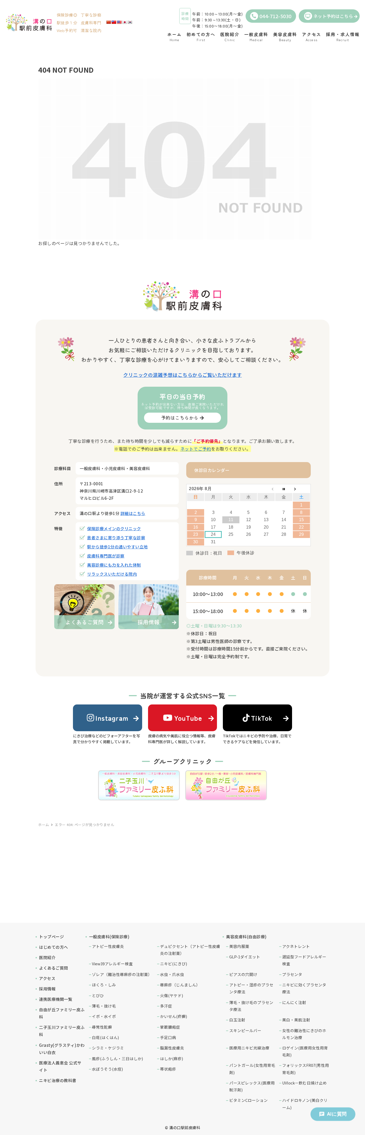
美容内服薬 (239, 946)
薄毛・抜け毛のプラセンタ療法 (251, 1006)
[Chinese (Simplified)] (108, 22)
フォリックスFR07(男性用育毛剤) (305, 1068)
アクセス (47, 978)
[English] (119, 22)
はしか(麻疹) (171, 1058)
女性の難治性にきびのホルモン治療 (304, 1034)
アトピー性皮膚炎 (108, 946)
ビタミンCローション (248, 1100)
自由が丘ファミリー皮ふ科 (62, 1013)
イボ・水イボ (104, 1016)
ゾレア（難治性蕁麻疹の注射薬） (122, 974)
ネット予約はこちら (333, 16)
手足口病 (168, 1037)
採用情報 (47, 988)
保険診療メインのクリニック (114, 528)
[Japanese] (124, 22)
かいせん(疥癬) (173, 1016)
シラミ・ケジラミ (108, 1048)
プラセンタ (292, 974)
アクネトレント (296, 946)
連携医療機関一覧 (55, 999)
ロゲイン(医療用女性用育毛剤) (305, 1051)
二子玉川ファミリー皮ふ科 (62, 1030)
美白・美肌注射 (296, 1019)
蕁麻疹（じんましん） (180, 984)
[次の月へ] (301, 489)
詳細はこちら (133, 513)
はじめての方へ (53, 947)
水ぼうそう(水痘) (107, 1069)
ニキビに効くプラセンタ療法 (304, 988)
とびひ (98, 995)
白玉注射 (237, 1019)
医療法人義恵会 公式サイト (60, 1066)
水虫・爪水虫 (172, 974)
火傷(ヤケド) (171, 995)
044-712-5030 (275, 16)
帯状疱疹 (168, 1069)
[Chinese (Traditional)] (113, 22)
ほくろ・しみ (104, 984)
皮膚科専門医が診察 (106, 556)
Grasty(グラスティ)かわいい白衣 (62, 1048)
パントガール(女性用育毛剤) (252, 1068)
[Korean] (129, 22)
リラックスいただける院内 (112, 574)
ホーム (43, 824)
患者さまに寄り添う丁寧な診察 (116, 537)
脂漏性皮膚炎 (172, 1048)
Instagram (112, 718)
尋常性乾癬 (102, 1027)
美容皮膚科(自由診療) (246, 936)
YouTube (188, 718)
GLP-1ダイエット (244, 956)
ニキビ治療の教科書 (57, 1080)
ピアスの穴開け (243, 974)
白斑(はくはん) (105, 1037)
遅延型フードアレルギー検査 (304, 960)
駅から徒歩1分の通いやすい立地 (117, 546)
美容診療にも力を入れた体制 (114, 565)
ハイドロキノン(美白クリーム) (305, 1103)
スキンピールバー (245, 1030)
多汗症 (166, 1006)
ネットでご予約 (195, 449)
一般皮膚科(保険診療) (109, 936)
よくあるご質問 (53, 968)
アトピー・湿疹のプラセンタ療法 (251, 988)
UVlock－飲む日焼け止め (304, 1083)
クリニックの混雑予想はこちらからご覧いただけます (182, 374)
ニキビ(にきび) (173, 963)
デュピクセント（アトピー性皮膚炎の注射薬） (190, 949)
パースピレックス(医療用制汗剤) (252, 1086)
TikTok (262, 718)
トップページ (51, 936)
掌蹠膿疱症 (170, 1027)
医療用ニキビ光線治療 (249, 1048)
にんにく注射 (294, 1002)
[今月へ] (283, 489)
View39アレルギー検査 (112, 963)
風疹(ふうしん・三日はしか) (117, 1058)
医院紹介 (47, 957)
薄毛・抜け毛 (104, 1006)
